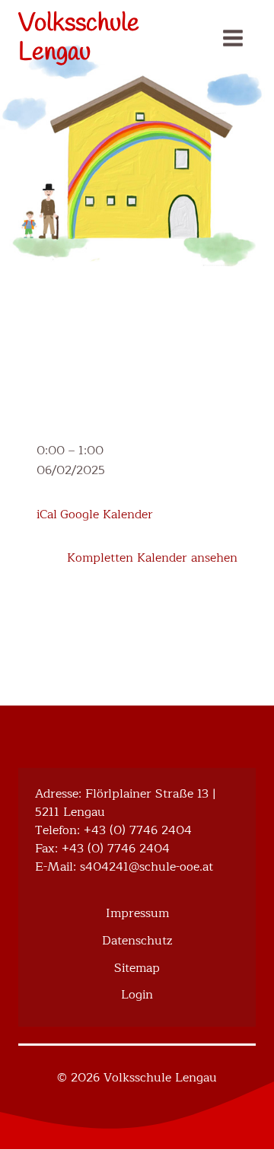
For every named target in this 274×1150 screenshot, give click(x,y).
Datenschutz (137, 941)
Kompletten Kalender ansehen (152, 558)
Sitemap (137, 968)
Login (137, 995)
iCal (47, 514)
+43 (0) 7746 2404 (138, 830)
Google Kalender (106, 514)
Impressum (137, 913)
